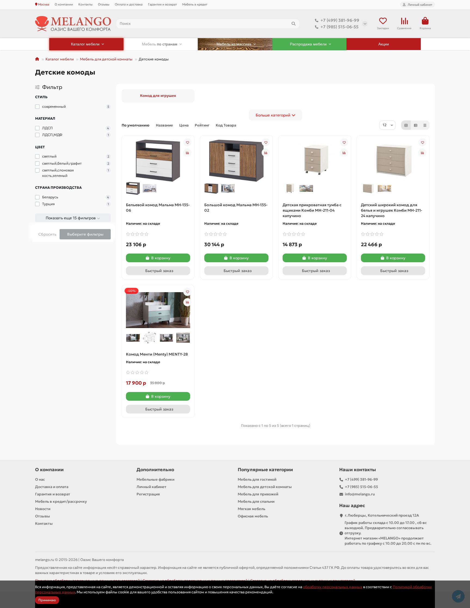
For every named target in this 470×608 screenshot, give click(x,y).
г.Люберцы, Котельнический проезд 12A (382, 515)
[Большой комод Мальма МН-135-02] (236, 160)
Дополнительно (155, 470)
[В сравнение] (187, 153)
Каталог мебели (59, 59)
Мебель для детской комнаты (106, 59)
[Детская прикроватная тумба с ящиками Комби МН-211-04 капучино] (315, 160)
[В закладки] (187, 142)
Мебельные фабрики (155, 479)
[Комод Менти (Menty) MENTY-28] (158, 309)
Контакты (85, 4)
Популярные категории (265, 470)
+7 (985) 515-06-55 (339, 26)
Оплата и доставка (129, 4)
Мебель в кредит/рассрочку (61, 501)
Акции (383, 44)
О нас (40, 479)
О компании (64, 4)
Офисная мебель (253, 516)
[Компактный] (424, 125)
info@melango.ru (360, 494)
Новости (42, 509)
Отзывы (103, 4)
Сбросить (47, 234)
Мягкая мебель (251, 509)
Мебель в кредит (194, 4)
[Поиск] (293, 23)
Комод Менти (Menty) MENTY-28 (157, 354)
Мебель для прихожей (258, 494)
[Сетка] (406, 125)
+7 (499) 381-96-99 (339, 20)
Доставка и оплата (51, 486)
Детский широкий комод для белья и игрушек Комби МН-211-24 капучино (391, 210)
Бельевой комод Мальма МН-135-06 (158, 207)
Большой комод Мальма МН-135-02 (235, 207)
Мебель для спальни (256, 501)
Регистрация (148, 494)
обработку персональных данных (332, 587)
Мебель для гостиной (257, 479)
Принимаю (47, 600)
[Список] (415, 125)
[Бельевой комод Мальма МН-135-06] (158, 160)
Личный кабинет (151, 486)
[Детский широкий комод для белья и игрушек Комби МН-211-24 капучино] (393, 160)
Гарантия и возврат (162, 4)
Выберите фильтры (85, 234)
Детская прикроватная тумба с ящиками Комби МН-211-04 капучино (312, 210)
